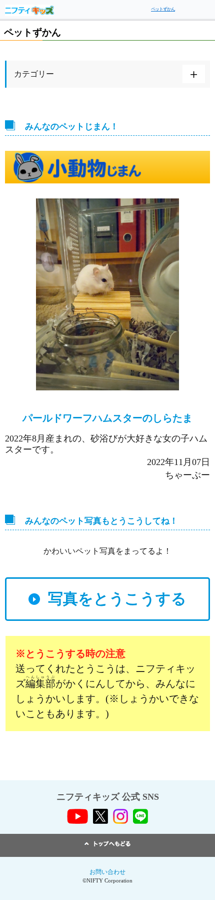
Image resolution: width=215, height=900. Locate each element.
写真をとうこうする (117, 598)
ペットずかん (163, 9)
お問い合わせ (108, 871)
